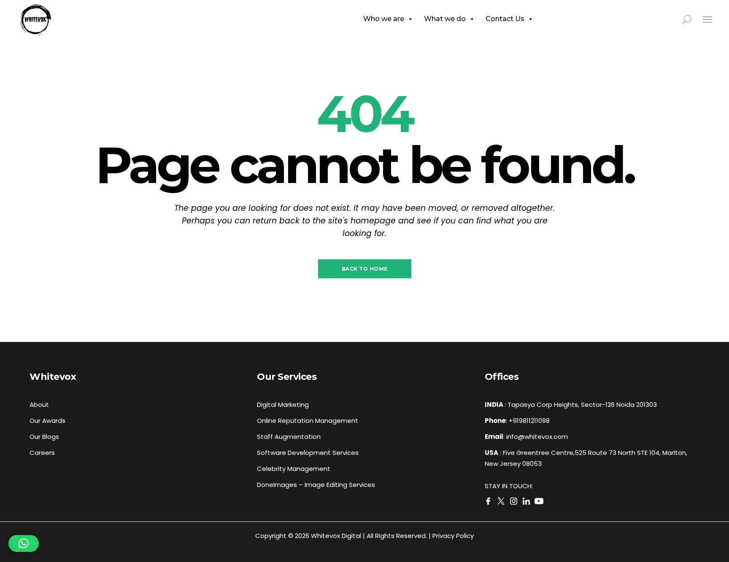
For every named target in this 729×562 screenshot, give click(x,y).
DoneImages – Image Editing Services (316, 484)
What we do (445, 19)
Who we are (383, 19)
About (39, 404)
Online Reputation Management (307, 420)
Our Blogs (44, 436)
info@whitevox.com (537, 436)
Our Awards (47, 420)
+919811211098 (529, 420)
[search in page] (691, 18)
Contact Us (505, 19)
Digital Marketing (283, 404)
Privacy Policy (453, 535)
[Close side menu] (707, 19)
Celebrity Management (293, 468)
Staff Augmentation (289, 436)
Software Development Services (308, 452)
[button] (23, 543)
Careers (42, 452)
